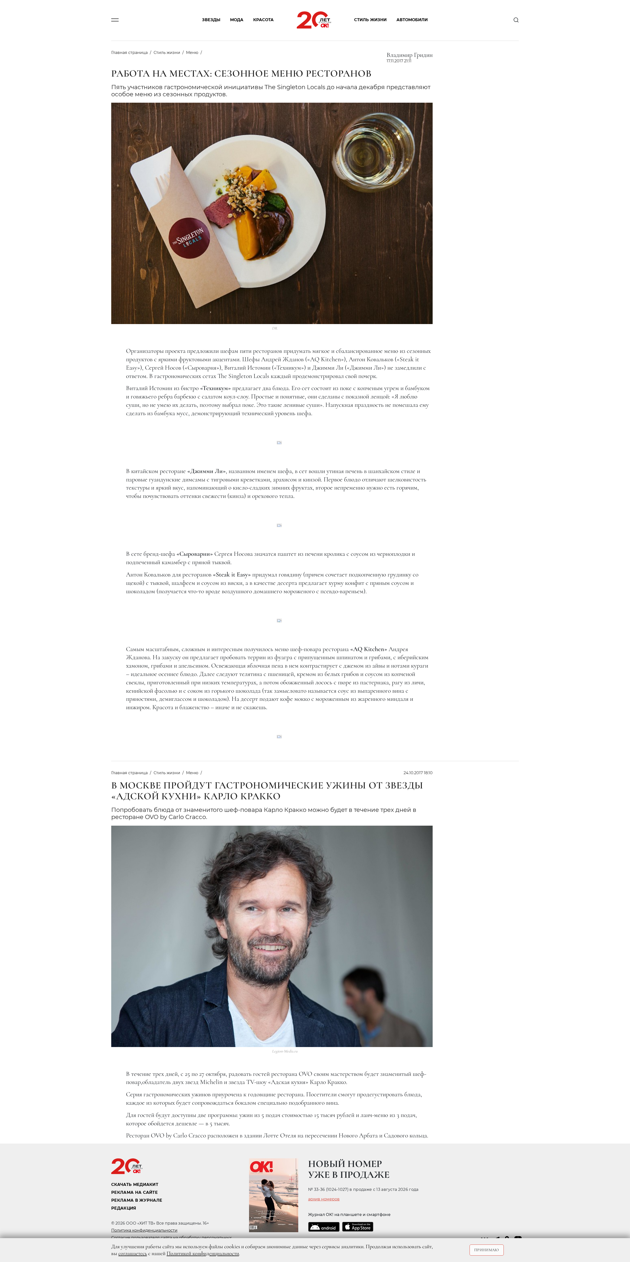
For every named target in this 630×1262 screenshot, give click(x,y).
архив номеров (324, 1199)
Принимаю (486, 1249)
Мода (236, 20)
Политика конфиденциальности (144, 1230)
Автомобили (412, 20)
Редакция (123, 1208)
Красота (263, 20)
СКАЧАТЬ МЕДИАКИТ (134, 1184)
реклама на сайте (134, 1192)
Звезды (211, 20)
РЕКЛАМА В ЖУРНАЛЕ (136, 1200)
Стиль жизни (370, 20)
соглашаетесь (132, 1253)
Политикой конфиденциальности (203, 1253)
